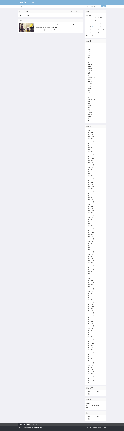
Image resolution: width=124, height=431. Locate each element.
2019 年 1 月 (91, 313)
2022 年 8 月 (91, 228)
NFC (89, 60)
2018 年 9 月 (91, 321)
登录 (89, 391)
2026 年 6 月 (91, 132)
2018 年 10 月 (91, 319)
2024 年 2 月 (91, 191)
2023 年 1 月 (91, 217)
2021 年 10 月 (91, 249)
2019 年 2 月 (91, 310)
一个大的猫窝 (27, 427)
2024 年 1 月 (91, 193)
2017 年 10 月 (91, 337)
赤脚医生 (90, 114)
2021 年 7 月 (91, 256)
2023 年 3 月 (91, 213)
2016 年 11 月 (91, 358)
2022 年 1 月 (91, 243)
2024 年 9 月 (91, 176)
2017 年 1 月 (91, 354)
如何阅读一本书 (92, 77)
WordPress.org (100, 394)
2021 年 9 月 (91, 252)
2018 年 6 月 (91, 323)
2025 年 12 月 (91, 145)
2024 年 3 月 (91, 189)
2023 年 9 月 (91, 199)
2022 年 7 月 (91, 230)
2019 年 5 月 (91, 306)
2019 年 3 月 (91, 308)
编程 (89, 103)
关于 (33, 2)
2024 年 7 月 (91, 180)
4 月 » (91, 35)
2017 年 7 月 (91, 341)
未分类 (89, 86)
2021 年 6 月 (91, 258)
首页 (73, 11)
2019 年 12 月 (91, 295)
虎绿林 (88, 407)
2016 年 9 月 (91, 363)
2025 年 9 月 (91, 152)
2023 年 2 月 (91, 215)
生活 (89, 92)
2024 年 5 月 (91, 184)
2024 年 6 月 (91, 182)
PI (88, 62)
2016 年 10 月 (91, 360)
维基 (89, 101)
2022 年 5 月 (91, 234)
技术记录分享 (91, 81)
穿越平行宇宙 (91, 99)
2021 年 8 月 (91, 254)
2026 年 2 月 (91, 141)
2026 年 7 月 (91, 130)
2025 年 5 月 (91, 158)
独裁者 (89, 88)
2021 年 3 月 (91, 265)
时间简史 (90, 84)
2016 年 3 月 (91, 376)
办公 (89, 75)
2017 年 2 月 (91, 352)
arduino (90, 47)
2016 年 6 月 (91, 369)
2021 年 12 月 (91, 245)
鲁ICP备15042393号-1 (37, 427)
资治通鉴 (90, 112)
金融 (89, 118)
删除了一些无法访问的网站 (93, 405)
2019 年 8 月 (91, 302)
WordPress (94, 427)
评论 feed (90, 394)
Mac (89, 55)
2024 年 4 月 (91, 186)
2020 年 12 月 (91, 271)
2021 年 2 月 (91, 267)
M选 (89, 57)
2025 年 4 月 (91, 160)
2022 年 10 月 (91, 223)
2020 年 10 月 (91, 276)
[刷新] (24, 6)
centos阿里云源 (23, 20)
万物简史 (90, 68)
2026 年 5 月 (91, 134)
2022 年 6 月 (91, 232)
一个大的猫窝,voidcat (23, 2)
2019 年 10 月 (91, 300)
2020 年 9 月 (91, 278)
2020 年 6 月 (91, 284)
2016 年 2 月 (91, 378)
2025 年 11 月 (91, 147)
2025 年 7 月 (91, 156)
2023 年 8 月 (91, 202)
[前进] (21, 6)
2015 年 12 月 (91, 382)
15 (92, 26)
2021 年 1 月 (91, 269)
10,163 (62, 30)
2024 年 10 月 (91, 173)
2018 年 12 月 (91, 315)
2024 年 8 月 (91, 178)
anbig (28, 424)
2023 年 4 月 (91, 210)
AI (88, 44)
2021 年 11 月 (91, 247)
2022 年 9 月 (91, 226)
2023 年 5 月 (91, 208)
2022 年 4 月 (91, 236)
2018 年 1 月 (91, 330)
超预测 (89, 116)
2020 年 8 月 (91, 280)
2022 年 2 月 (91, 241)
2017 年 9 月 (91, 339)
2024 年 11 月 (91, 171)
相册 (89, 94)
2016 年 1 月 (91, 380)
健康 (89, 73)
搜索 (104, 6)
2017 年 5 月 (91, 345)
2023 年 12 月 (91, 195)
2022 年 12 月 (91, 219)
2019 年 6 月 (91, 304)
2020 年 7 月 (91, 282)
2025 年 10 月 (91, 149)
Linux (89, 53)
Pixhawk (90, 64)
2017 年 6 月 (91, 343)
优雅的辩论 (91, 71)
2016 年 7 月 (91, 367)
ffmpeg (89, 49)
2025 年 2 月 (91, 165)
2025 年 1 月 (91, 167)
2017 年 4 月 (91, 347)
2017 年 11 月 (91, 334)
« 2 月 (87, 35)
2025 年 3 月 (91, 162)
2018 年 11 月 (91, 317)
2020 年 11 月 (91, 273)
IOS (89, 51)
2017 (77, 11)
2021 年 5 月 (91, 260)
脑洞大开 (90, 105)
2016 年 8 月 (91, 365)
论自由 (89, 108)
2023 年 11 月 (91, 197)
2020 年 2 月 (91, 293)
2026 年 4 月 (91, 136)
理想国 (89, 90)
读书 (89, 110)
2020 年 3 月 (91, 291)
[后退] (18, 6)
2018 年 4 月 (91, 326)
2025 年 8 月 (91, 154)
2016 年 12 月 (91, 356)
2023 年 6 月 (91, 206)
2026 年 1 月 (91, 143)
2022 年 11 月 (91, 221)
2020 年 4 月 (91, 289)
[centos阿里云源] (27, 27)
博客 (32, 424)
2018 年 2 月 (91, 328)
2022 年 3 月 (91, 239)
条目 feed (99, 391)
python (89, 66)
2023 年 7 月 (91, 204)
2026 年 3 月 (91, 139)
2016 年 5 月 (91, 371)
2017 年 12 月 (91, 332)
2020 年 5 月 (91, 286)
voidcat (39, 30)
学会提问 (90, 79)
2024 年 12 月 (91, 169)
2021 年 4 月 (91, 263)
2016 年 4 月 (91, 374)
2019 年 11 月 (91, 297)
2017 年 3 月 (91, 350)
